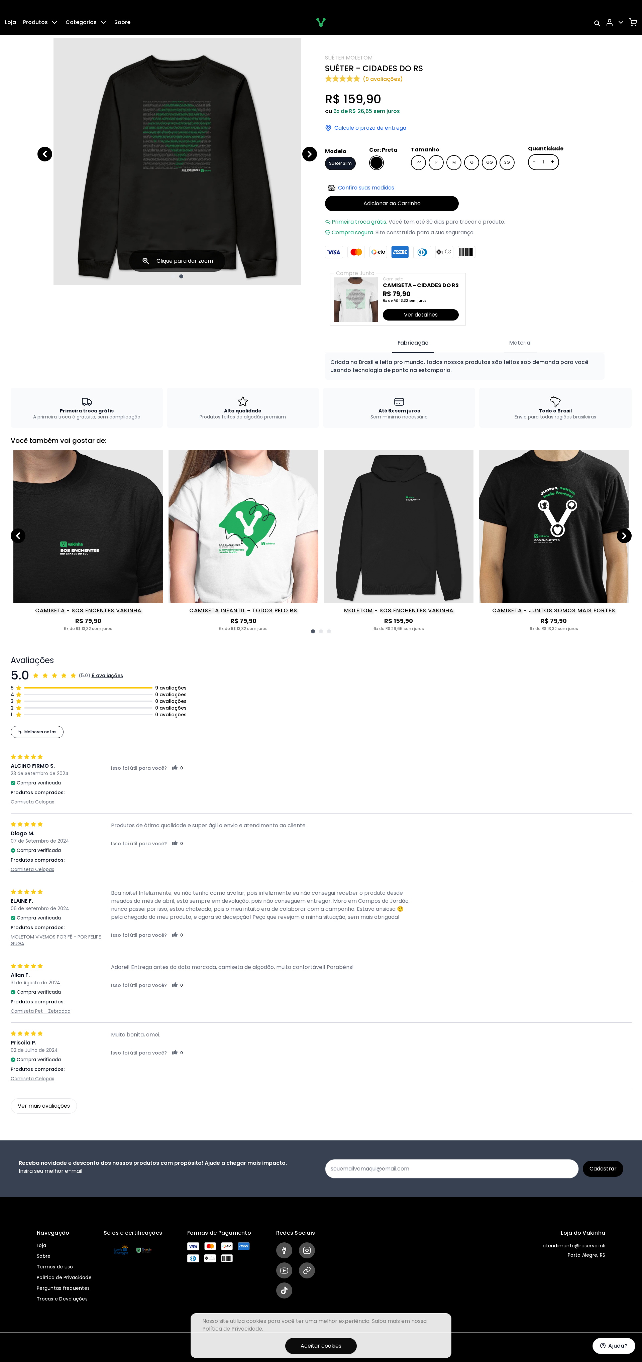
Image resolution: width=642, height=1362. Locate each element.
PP (419, 162)
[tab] (413, 343)
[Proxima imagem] (309, 154)
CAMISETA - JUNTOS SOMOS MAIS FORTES (553, 610)
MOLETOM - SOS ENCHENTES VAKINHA (398, 610)
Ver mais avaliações (44, 1106)
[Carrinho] (633, 22)
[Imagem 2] (181, 276)
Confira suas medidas (366, 188)
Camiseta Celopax (32, 801)
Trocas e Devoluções (62, 1298)
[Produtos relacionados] (313, 631)
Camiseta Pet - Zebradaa (41, 1011)
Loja (10, 22)
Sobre (122, 22)
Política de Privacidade (64, 1277)
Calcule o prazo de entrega (370, 128)
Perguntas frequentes (63, 1288)
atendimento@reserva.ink (574, 1245)
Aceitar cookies (321, 1346)
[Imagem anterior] (44, 154)
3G (507, 162)
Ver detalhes (421, 315)
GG (489, 162)
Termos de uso (55, 1266)
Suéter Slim (340, 163)
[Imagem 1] (173, 276)
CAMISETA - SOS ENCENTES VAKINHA (88, 610)
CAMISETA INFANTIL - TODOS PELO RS (243, 610)
